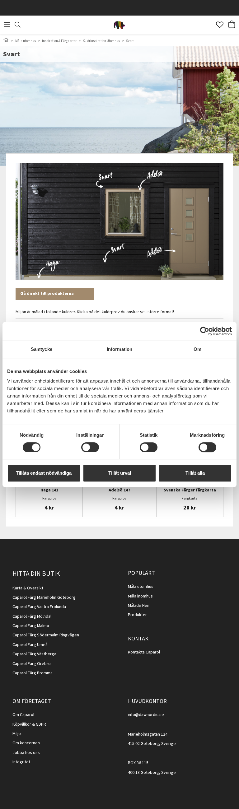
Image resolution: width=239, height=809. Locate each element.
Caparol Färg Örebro (31, 664)
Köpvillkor (21, 724)
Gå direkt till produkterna (47, 294)
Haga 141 (49, 490)
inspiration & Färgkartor (59, 41)
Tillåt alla (195, 473)
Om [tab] (197, 349)
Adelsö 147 (119, 490)
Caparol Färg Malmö (30, 626)
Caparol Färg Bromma (32, 673)
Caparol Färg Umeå (30, 645)
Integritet (21, 762)
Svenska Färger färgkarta (190, 490)
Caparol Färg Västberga (34, 654)
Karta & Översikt (27, 588)
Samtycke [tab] (41, 349)
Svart (130, 41)
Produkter (137, 615)
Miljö (16, 734)
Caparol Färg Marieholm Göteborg (44, 597)
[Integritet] (30, 762)
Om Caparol (23, 715)
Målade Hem (139, 605)
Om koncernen (26, 743)
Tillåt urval (119, 473)
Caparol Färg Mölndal (31, 616)
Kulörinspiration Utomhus (101, 41)
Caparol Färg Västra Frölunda (39, 607)
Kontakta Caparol (144, 652)
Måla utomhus (25, 41)
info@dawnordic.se (146, 715)
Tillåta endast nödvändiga (44, 473)
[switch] (90, 447)
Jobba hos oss (26, 753)
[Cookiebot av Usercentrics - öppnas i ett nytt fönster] (204, 331)
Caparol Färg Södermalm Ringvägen (45, 635)
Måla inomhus (140, 596)
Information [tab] (119, 349)
